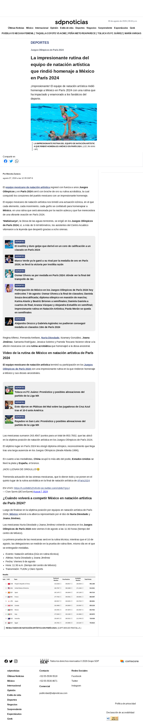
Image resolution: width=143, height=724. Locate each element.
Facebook (76, 676)
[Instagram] (15, 661)
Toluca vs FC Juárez (110, 33)
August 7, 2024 (40, 491)
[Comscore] (129, 661)
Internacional (41, 28)
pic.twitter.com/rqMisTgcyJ (55, 488)
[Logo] (71, 22)
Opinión (54, 28)
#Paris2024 (83, 480)
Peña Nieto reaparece (82, 33)
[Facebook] (5, 161)
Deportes (80, 28)
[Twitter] (11, 161)
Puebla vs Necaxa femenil (18, 33)
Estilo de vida (66, 28)
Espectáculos (121, 28)
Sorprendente (105, 28)
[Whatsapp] (17, 161)
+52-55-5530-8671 (48, 681)
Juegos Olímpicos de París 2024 (47, 50)
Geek (132, 28)
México (29, 28)
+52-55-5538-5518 (48, 676)
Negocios (91, 28)
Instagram (76, 685)
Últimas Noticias (16, 28)
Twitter (75, 681)
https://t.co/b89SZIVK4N (27, 488)
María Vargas (133, 33)
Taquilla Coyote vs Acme (51, 33)
